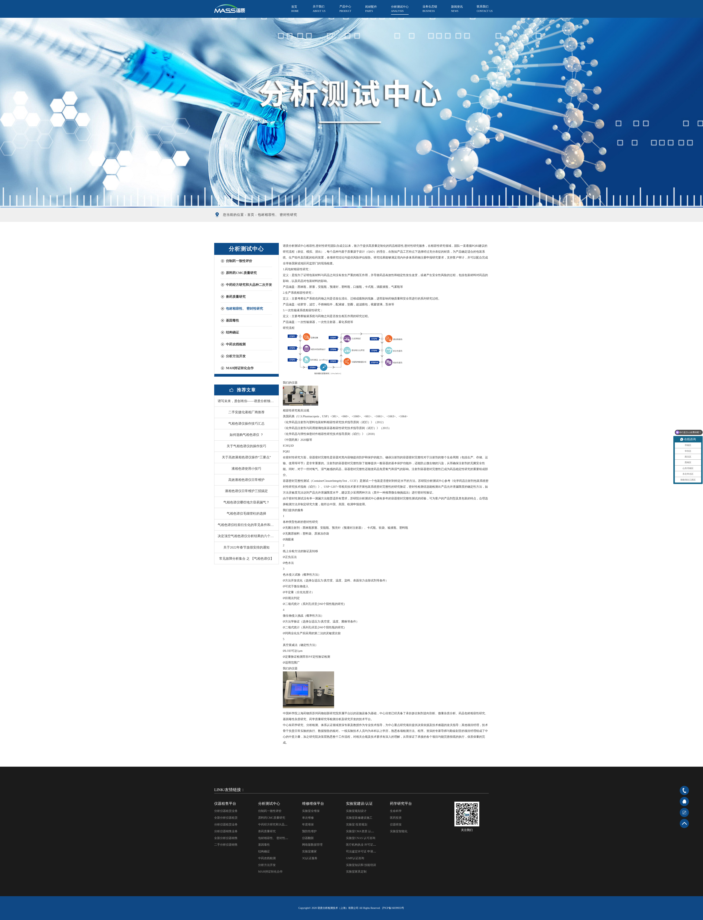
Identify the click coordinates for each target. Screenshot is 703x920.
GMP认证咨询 (355, 858)
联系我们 (485, 8)
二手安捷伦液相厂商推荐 (246, 412)
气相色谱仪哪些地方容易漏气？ (246, 502)
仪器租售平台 (225, 803)
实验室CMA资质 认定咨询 (363, 831)
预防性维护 (309, 831)
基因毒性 (232, 320)
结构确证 (232, 332)
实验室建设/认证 (359, 803)
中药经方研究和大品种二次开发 (249, 285)
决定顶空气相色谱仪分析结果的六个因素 (247, 536)
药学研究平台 (401, 803)
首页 (295, 8)
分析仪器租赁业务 (226, 810)
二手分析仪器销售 (226, 844)
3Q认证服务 (309, 858)
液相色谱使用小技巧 (246, 468)
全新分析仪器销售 (226, 838)
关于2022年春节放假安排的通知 (246, 547)
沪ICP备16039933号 (393, 908)
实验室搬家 (309, 851)
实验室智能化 (399, 831)
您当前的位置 (233, 215)
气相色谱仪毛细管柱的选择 (246, 513)
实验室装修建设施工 (359, 817)
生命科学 (396, 810)
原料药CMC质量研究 (241, 273)
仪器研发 (396, 824)
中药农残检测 (236, 344)
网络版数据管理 (312, 844)
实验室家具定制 (356, 871)
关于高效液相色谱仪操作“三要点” (246, 457)
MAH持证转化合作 (240, 368)
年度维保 (308, 824)
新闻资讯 (457, 8)
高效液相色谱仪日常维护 (246, 480)
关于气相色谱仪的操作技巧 (246, 446)
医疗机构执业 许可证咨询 (362, 844)
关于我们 (319, 8)
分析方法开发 (236, 356)
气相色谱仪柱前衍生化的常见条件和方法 (247, 525)
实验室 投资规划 (356, 824)
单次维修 (308, 817)
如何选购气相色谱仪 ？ (246, 435)
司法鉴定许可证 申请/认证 (363, 851)
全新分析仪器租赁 (226, 817)
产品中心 (345, 8)
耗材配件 (371, 8)
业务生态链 (430, 8)
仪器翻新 (308, 838)
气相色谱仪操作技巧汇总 (246, 423)
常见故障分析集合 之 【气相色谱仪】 (246, 558)
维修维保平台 (313, 803)
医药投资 (396, 817)
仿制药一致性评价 (239, 261)
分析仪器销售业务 (226, 831)
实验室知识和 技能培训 (361, 865)
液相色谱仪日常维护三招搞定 (246, 491)
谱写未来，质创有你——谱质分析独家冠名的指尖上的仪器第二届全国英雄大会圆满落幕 (248, 401)
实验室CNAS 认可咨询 (360, 838)
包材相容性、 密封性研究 (244, 308)
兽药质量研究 (236, 296)
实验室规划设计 (356, 810)
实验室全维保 (311, 810)
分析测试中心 (400, 8)
